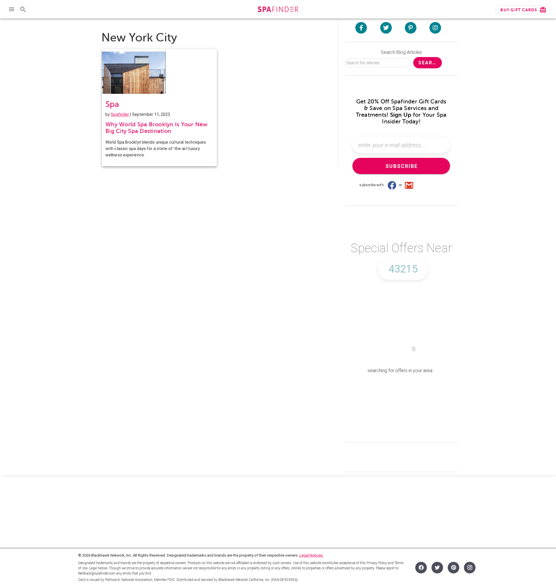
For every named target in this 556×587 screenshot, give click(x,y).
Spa (112, 104)
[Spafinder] (278, 10)
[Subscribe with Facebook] (392, 185)
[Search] (23, 9)
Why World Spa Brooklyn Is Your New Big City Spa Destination (156, 127)
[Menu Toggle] (12, 9)
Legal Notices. (311, 555)
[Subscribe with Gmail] (409, 185)
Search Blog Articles (401, 52)
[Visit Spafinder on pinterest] (410, 28)
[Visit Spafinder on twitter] (386, 28)
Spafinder (120, 114)
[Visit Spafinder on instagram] (435, 28)
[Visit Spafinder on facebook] (361, 28)
